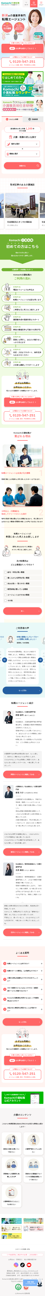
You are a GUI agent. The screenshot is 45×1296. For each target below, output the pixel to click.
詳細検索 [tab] (35, 119)
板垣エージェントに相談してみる (22, 852)
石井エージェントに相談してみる (22, 932)
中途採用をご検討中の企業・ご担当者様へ (23, 1255)
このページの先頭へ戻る (22, 1249)
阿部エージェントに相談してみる (22, 774)
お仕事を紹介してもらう (22, 48)
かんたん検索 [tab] (13, 119)
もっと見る (22, 690)
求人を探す (33, 4)
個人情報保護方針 (30, 1259)
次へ (22, 611)
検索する (22, 166)
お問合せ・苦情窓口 (15, 1259)
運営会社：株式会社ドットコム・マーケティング (22, 1271)
